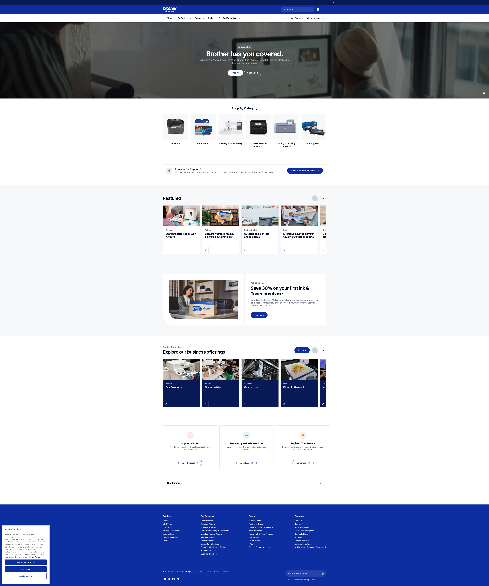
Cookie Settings (26, 576)
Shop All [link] (235, 72)
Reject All (25, 569)
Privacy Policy (34, 557)
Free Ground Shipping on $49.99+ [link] (244, 2)
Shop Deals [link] (252, 72)
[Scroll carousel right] (328, 2)
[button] (323, 573)
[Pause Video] (484, 93)
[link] (211, 18)
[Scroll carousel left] (160, 2)
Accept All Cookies (26, 562)
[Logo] (169, 9)
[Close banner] (333, 2)
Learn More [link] (259, 315)
